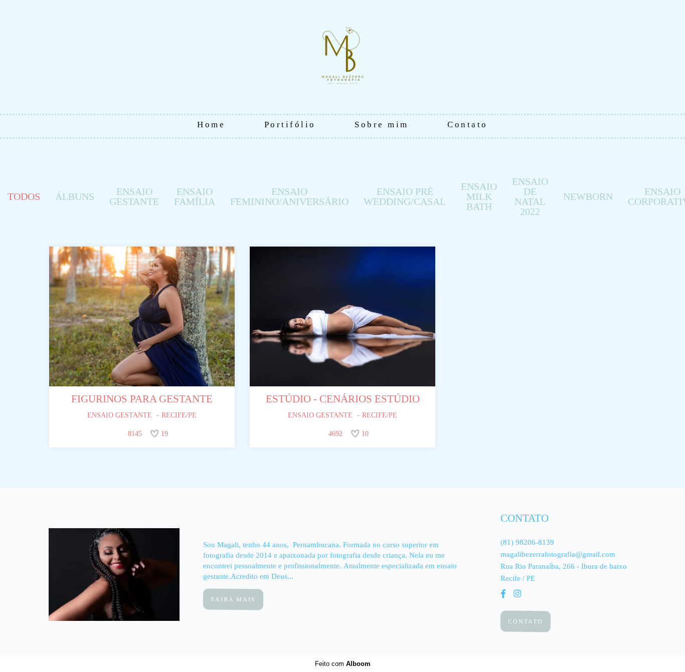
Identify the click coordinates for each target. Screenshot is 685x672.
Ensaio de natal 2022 (530, 196)
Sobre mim (382, 124)
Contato (467, 124)
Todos (24, 196)
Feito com (343, 663)
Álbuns (74, 196)
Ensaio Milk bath (479, 196)
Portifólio (290, 124)
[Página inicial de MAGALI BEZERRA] (342, 57)
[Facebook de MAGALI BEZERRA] (503, 594)
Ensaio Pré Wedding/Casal (405, 196)
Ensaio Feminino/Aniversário (289, 196)
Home (211, 124)
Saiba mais (233, 599)
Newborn (588, 196)
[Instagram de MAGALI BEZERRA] (517, 594)
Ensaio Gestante (134, 196)
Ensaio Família (194, 196)
